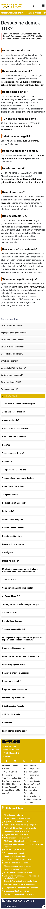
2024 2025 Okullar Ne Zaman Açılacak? (11, 785)
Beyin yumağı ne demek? (12, 375)
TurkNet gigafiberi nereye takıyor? (18, 831)
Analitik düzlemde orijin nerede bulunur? (20, 884)
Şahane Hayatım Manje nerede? (12, 791)
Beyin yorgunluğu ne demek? (14, 332)
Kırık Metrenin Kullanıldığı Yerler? (32, 767)
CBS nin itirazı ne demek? (12, 347)
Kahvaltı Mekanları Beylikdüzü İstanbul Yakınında (32, 799)
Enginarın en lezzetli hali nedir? (16, 863)
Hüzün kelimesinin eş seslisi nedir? (18, 818)
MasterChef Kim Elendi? (12, 13)
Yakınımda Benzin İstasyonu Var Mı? (32, 782)
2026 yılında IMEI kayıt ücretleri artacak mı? (21, 888)
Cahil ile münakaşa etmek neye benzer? (19, 894)
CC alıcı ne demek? (9, 361)
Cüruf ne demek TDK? (11, 382)
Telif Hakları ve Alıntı (11, 753)
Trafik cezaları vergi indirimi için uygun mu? (21, 825)
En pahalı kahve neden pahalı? (16, 822)
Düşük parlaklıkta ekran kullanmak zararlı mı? (22, 841)
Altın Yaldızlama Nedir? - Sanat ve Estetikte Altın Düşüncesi (23, 845)
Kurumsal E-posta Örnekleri (10, 767)
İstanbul (28, 13)
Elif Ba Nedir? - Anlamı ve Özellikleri (18, 873)
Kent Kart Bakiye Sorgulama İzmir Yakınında (31, 775)
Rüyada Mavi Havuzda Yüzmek (16, 835)
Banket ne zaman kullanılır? (15, 869)
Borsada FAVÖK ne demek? (13, 368)
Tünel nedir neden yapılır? (14, 856)
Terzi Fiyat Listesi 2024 (12, 778)
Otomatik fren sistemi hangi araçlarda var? (21, 881)
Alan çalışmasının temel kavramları (18, 866)
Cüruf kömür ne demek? (12, 325)
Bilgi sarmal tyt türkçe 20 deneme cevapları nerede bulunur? (21, 877)
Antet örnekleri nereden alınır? (16, 838)
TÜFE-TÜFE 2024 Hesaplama (9, 773)
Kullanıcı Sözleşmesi (11, 750)
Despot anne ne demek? (12, 354)
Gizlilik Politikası (9, 747)
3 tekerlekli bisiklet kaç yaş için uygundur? (20, 828)
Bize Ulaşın (7, 756)
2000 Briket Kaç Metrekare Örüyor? (18, 860)
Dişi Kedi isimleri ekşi (11, 781)
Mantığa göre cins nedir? (14, 853)
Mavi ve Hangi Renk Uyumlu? (15, 850)
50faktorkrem (10, 906)
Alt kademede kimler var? (14, 815)
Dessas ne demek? (9, 389)
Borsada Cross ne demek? (13, 340)
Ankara (38, 13)
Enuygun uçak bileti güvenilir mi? (17, 891)
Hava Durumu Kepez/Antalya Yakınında (30, 790)
